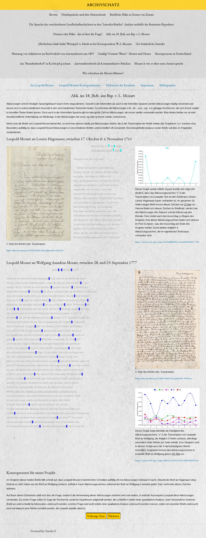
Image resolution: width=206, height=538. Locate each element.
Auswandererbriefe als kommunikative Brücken (102, 63)
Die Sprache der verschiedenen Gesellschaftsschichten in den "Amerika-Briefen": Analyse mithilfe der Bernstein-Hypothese (101, 24)
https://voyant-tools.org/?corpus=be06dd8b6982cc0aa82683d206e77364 (167, 241)
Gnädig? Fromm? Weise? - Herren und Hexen (124, 54)
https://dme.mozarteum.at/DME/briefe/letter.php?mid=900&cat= (164, 378)
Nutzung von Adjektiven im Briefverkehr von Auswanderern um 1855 (53, 54)
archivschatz (103, 4)
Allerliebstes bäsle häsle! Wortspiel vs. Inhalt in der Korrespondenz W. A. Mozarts (85, 44)
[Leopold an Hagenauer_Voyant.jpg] (167, 166)
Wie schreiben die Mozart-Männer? (103, 73)
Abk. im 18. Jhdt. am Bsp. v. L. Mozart (128, 34)
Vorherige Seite (96, 516)
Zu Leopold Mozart (41, 85)
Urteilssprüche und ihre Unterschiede (83, 14)
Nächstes (113, 516)
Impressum (147, 85)
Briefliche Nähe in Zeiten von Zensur (132, 14)
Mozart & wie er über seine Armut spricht (158, 63)
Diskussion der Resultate (120, 85)
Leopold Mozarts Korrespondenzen (79, 85)
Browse (53, 14)
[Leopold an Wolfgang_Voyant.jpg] (167, 408)
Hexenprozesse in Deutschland (173, 54)
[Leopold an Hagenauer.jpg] (38, 194)
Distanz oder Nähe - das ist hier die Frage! (77, 34)
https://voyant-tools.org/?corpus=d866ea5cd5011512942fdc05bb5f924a (166, 460)
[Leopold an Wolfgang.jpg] (167, 320)
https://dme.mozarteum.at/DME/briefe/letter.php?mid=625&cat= (35, 250)
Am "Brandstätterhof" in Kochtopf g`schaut (45, 63)
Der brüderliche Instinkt (150, 44)
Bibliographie (167, 85)
